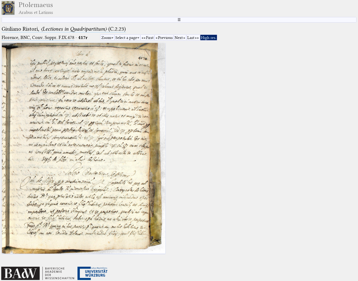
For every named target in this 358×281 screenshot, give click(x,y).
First (150, 37)
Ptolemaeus (36, 8)
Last (190, 37)
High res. (208, 37)
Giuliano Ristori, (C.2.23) (64, 29)
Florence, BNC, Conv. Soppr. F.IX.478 (38, 37)
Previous (165, 37)
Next (179, 37)
